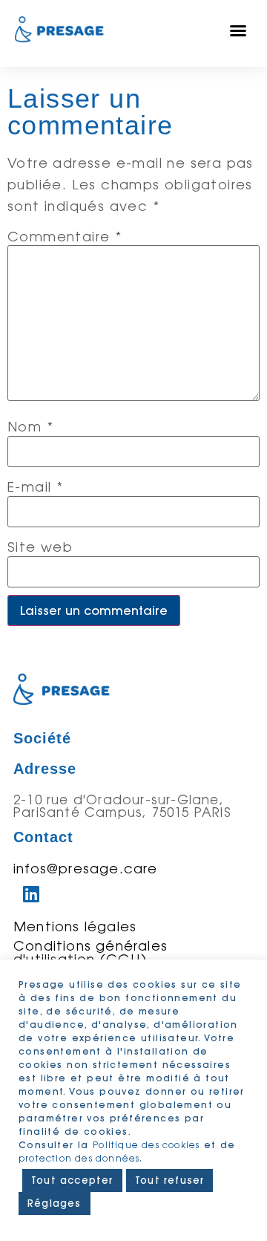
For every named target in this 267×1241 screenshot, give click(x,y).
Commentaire (64, 236)
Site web (40, 546)
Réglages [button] (54, 1203)
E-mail (35, 486)
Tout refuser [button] (169, 1180)
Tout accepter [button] (72, 1180)
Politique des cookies (146, 1144)
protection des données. (81, 1158)
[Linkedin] (31, 893)
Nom (30, 426)
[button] (238, 30)
